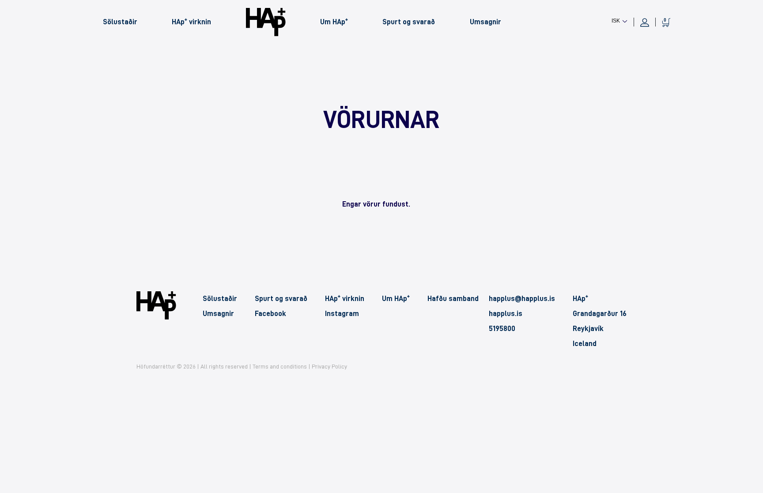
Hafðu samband (453, 298)
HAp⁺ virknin (191, 22)
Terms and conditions (280, 366)
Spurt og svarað (408, 22)
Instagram (342, 313)
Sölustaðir (120, 22)
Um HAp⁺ (334, 22)
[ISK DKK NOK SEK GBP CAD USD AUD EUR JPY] (619, 20)
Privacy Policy (329, 366)
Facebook (270, 313)
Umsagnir (485, 22)
